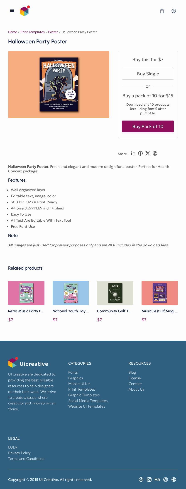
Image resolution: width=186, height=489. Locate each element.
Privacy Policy (19, 453)
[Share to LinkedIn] (133, 154)
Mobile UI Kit (79, 383)
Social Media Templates (88, 400)
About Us (136, 389)
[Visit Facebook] (141, 479)
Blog (132, 372)
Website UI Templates (86, 406)
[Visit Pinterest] (174, 479)
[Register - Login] (174, 11)
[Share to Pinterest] (155, 154)
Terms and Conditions (26, 458)
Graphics (75, 378)
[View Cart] (162, 11)
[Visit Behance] (157, 479)
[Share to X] (147, 154)
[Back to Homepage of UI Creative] (87, 10)
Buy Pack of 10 (148, 126)
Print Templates (32, 32)
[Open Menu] (12, 11)
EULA (12, 447)
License (135, 378)
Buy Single (148, 74)
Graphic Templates (84, 395)
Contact (135, 383)
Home (12, 32)
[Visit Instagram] (149, 479)
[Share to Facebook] (140, 154)
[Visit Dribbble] (166, 479)
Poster (53, 32)
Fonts (73, 372)
